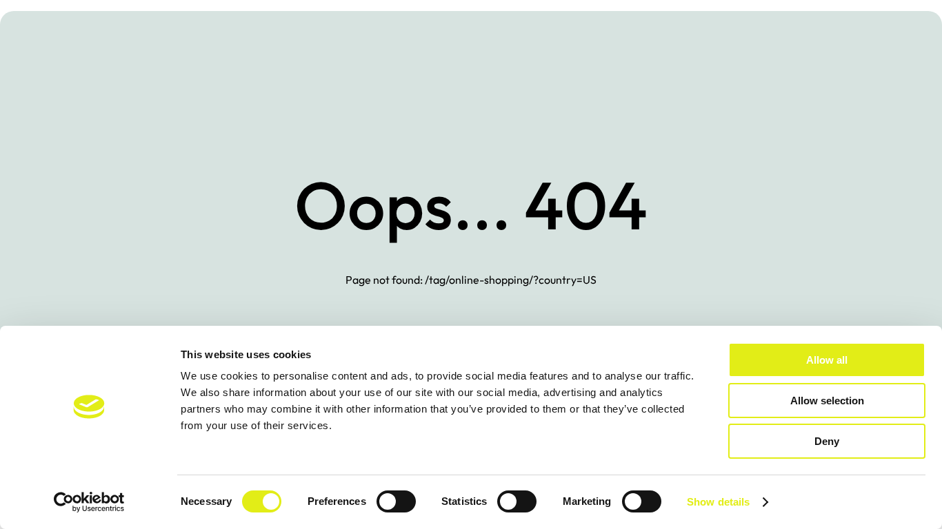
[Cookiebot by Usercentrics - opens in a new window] (89, 502)
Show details (718, 502)
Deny (826, 441)
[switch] (396, 501)
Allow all (827, 360)
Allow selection (827, 400)
